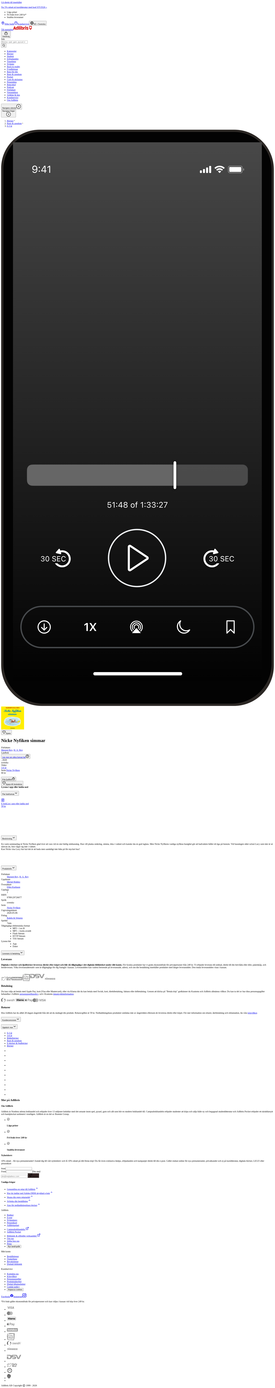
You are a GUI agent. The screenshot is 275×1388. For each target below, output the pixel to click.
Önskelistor (12, 1259)
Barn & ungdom (14, 1040)
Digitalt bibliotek (14, 1264)
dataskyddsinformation (63, 994)
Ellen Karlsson (13, 887)
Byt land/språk (14, 1246)
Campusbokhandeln (16, 1229)
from (3, 1168)
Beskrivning (7, 839)
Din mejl (36, 1173)
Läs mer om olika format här (14, 757)
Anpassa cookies (15, 1290)
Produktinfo (7, 869)
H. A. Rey (18, 750)
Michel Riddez (13, 882)
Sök (3, 39)
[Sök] (3, 46)
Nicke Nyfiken (13, 770)
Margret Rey (6, 750)
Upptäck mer (7, 1027)
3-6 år (9, 1035)
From (3, 1171)
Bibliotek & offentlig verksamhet (22, 1236)
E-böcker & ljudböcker (17, 1043)
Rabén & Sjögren (15, 918)
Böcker (10, 1046)
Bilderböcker (13, 1038)
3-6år (3, 767)
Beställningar (13, 1256)
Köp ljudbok (7, 779)
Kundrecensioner (9, 1020)
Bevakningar (12, 1261)
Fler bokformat (8, 794)
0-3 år (9, 1033)
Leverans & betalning (11, 954)
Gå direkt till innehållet (11, 2)
